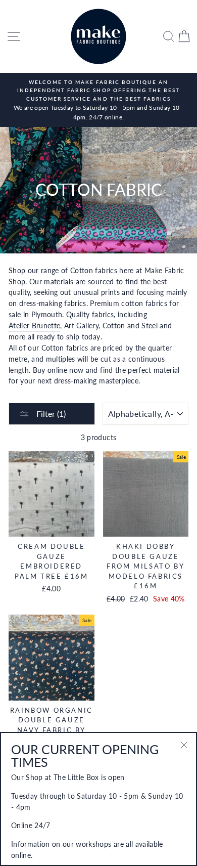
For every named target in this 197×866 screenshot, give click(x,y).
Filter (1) (50, 413)
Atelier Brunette (34, 326)
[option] (98, 100)
